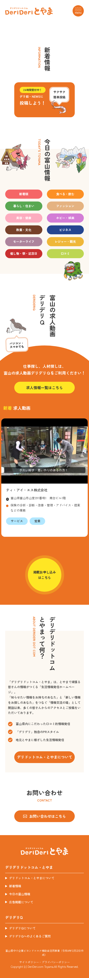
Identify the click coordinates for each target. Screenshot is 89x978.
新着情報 (15, 886)
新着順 (23, 194)
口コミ (65, 253)
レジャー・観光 (65, 241)
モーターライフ (23, 241)
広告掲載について (21, 902)
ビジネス (65, 230)
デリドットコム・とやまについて (31, 878)
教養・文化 (23, 230)
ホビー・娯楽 (65, 218)
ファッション (65, 206)
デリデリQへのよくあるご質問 (30, 936)
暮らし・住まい (23, 206)
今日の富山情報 (19, 894)
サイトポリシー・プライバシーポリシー (44, 962)
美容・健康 (23, 218)
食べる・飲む (65, 194)
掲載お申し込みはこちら (44, 575)
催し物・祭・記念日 (23, 253)
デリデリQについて (22, 928)
